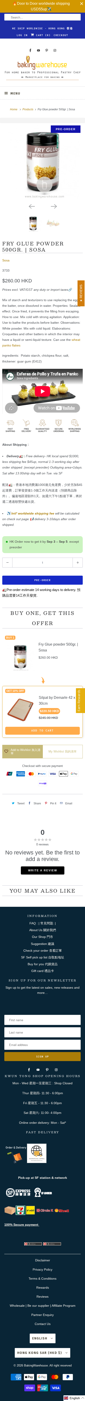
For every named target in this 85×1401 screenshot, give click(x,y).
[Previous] (31, 206)
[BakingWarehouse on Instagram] (55, 50)
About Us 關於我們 (42, 930)
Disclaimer (42, 1260)
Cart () (42, 35)
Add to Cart (42, 730)
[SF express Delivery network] (10, 1214)
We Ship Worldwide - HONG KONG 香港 (42, 28)
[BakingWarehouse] (42, 69)
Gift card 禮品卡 (42, 971)
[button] (74, 1398)
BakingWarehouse (36, 1365)
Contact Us (43, 1324)
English (40, 1338)
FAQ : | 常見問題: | (42, 923)
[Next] (54, 206)
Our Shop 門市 (42, 937)
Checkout (61, 35)
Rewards (42, 1287)
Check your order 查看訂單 (42, 950)
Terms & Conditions (42, 1278)
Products (28, 109)
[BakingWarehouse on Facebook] (30, 50)
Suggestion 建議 (42, 944)
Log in (22, 35)
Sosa (6, 260)
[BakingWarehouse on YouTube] (38, 50)
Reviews (42, 1296)
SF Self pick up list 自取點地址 (42, 957)
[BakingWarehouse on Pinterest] (47, 50)
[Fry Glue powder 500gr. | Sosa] (42, 162)
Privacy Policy (42, 1269)
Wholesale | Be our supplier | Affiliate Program (42, 1305)
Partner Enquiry (42, 1315)
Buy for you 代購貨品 (43, 964)
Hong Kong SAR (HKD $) (40, 1353)
